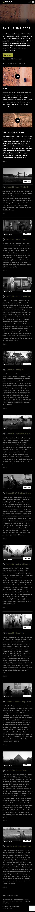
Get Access (7, 55)
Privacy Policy (6, 903)
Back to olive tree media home (11, 895)
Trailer (5, 89)
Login (29, 2)
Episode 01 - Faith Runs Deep (13, 132)
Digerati (10, 908)
